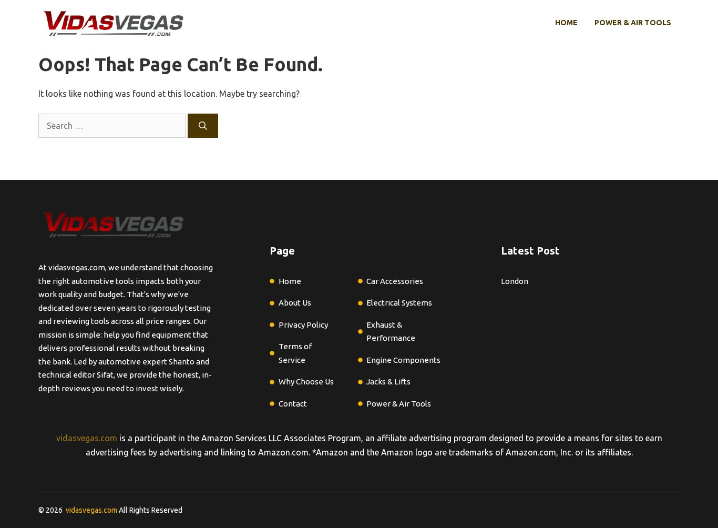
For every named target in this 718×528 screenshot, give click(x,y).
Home (566, 22)
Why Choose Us (306, 381)
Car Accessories (394, 281)
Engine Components (403, 360)
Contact (293, 403)
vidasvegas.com (86, 438)
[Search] (203, 126)
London (514, 281)
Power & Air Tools (632, 22)
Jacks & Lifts (388, 381)
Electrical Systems (399, 302)
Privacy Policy (303, 324)
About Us (295, 302)
